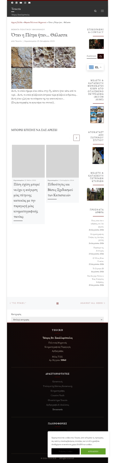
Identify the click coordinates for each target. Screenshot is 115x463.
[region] (78, 444)
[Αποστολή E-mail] (29, 2)
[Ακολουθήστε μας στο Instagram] (25, 2)
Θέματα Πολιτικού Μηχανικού (35, 22)
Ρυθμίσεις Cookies (65, 451)
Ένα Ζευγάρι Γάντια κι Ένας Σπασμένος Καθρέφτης (95, 279)
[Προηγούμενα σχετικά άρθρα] (70, 138)
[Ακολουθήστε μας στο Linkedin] (16, 2)
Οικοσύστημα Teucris (57, 400)
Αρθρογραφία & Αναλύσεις (57, 404)
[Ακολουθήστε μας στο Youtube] (21, 2)
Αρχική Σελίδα (17, 22)
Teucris (18, 41)
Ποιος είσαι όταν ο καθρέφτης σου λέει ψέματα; (97, 223)
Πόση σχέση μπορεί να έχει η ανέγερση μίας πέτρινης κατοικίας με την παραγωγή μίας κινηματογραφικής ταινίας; (27, 200)
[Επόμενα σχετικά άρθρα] (76, 138)
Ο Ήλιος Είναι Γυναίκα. (98, 259)
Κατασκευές (57, 381)
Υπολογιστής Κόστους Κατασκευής (57, 386)
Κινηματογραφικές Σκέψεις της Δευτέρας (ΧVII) (96, 237)
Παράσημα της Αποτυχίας (98, 249)
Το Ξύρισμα (97, 268)
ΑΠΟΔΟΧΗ (93, 451)
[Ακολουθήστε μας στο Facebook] (12, 2)
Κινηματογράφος (58, 390)
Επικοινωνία (57, 409)
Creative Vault (57, 395)
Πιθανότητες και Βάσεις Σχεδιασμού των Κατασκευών (60, 189)
